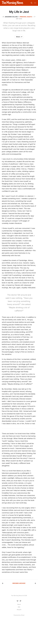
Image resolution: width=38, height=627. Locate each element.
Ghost (22, 615)
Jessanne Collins (11, 16)
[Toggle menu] (35, 3)
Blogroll (19, 609)
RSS (19, 607)
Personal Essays (26, 16)
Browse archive (19, 583)
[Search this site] (31, 3)
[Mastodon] (20, 601)
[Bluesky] (17, 601)
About (19, 604)
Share (18, 37)
